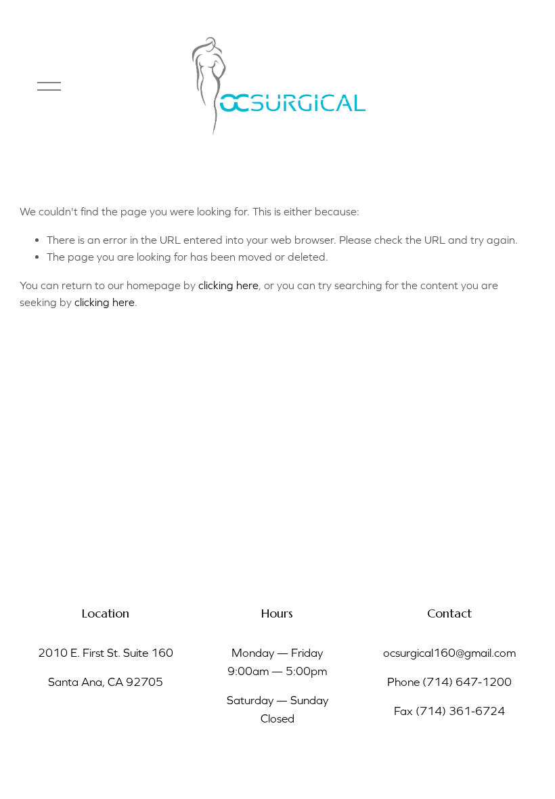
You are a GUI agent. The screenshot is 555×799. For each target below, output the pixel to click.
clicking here (228, 285)
